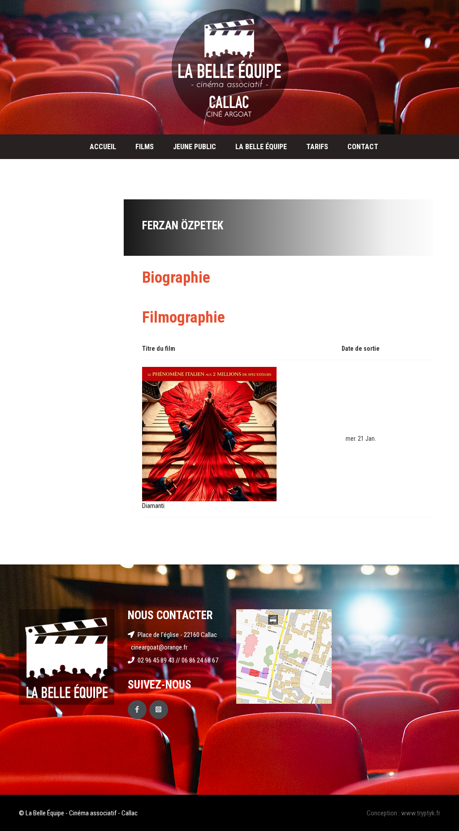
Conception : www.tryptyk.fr (403, 813)
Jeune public (194, 146)
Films (144, 146)
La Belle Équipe (261, 146)
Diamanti (153, 505)
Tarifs (317, 146)
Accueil (103, 146)
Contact (362, 146)
